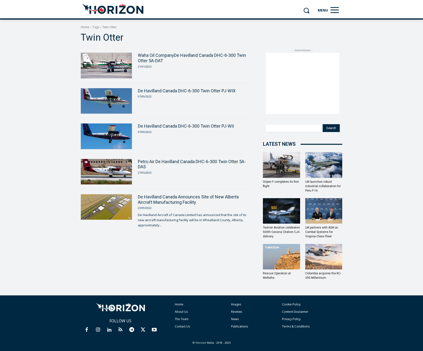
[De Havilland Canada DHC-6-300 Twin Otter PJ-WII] (106, 136)
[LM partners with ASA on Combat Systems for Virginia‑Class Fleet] (323, 211)
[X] (143, 330)
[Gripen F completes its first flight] (281, 165)
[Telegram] (131, 330)
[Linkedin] (109, 330)
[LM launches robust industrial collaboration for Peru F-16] (323, 165)
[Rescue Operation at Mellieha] (281, 256)
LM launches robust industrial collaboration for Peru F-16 (323, 186)
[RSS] (120, 330)
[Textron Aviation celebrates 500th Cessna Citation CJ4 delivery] (281, 211)
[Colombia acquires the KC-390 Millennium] (323, 256)
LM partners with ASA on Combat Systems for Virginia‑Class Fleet (321, 232)
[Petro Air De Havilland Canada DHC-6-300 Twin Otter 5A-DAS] (106, 171)
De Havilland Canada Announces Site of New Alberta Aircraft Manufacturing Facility (188, 199)
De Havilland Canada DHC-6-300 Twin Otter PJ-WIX (186, 90)
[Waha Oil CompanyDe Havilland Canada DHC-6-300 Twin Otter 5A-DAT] (106, 65)
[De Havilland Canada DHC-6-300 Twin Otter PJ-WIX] (106, 101)
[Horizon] (113, 9)
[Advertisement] (302, 83)
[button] (306, 10)
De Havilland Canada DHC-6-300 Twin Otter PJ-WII (186, 126)
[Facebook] (86, 330)
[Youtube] (154, 330)
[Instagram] (98, 330)
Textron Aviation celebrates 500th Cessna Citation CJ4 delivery (281, 232)
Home (85, 27)
